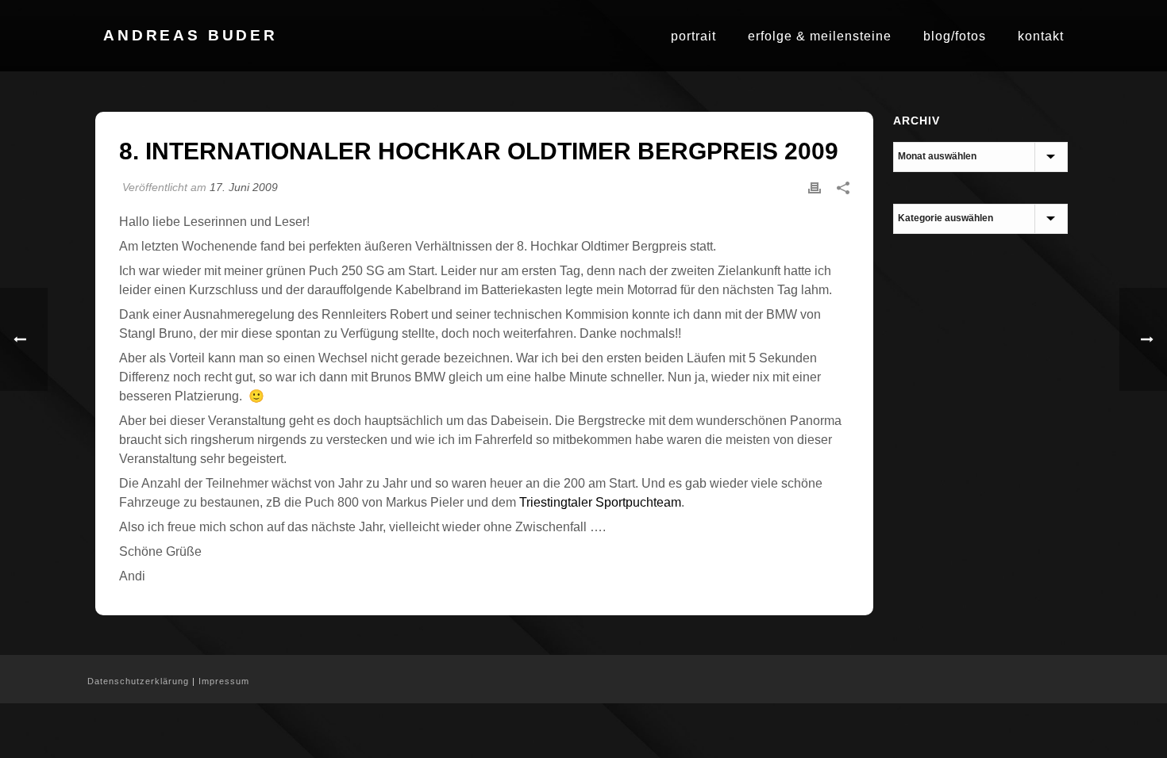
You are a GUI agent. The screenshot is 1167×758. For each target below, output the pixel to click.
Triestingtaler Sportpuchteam (600, 502)
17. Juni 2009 (244, 187)
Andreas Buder (190, 35)
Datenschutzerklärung (138, 681)
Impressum (223, 681)
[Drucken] (814, 187)
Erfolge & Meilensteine (820, 36)
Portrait (693, 36)
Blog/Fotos (954, 36)
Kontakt (1041, 36)
